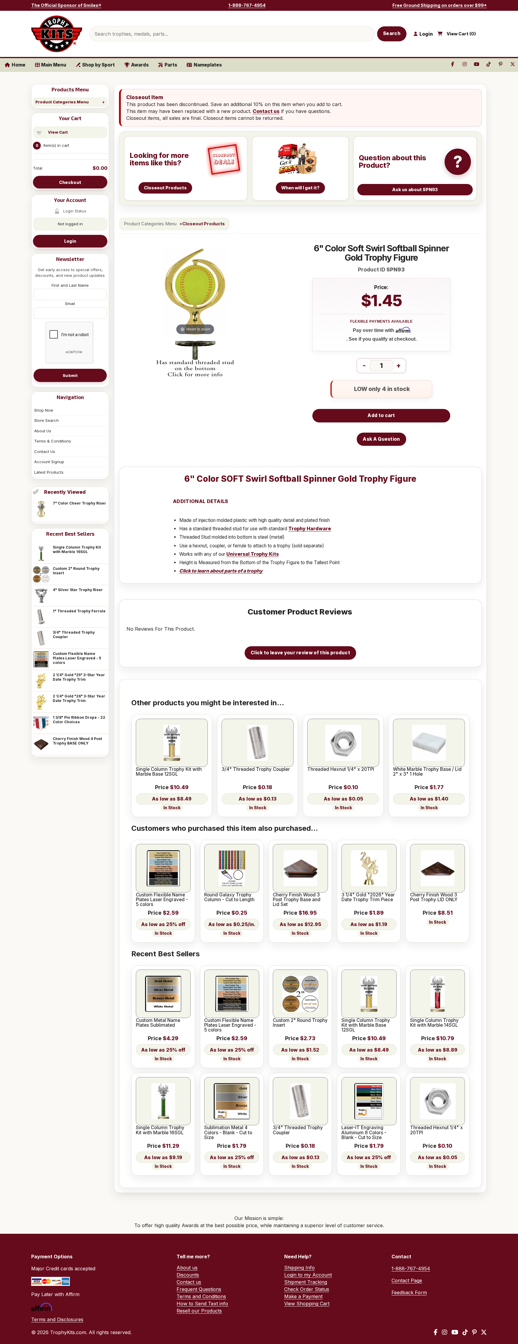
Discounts (188, 1275)
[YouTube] (454, 1332)
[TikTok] (465, 1332)
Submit (70, 375)
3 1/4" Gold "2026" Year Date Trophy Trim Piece (368, 897)
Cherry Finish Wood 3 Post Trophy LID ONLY (433, 897)
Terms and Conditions (201, 1296)
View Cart (58, 132)
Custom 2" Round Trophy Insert (76, 570)
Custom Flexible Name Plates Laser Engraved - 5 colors (77, 658)
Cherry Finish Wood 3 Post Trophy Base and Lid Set (296, 900)
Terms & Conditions (52, 441)
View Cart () (461, 34)
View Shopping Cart (306, 1304)
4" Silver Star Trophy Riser (78, 590)
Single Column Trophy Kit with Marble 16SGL (77, 549)
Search (391, 33)
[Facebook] (436, 1332)
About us (187, 1268)
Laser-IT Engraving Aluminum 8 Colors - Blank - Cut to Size (363, 1132)
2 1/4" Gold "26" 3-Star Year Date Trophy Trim (79, 698)
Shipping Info (299, 1268)
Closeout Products (203, 223)
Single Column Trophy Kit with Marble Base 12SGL (169, 772)
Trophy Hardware (309, 528)
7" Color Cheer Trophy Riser (79, 503)
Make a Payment (303, 1296)
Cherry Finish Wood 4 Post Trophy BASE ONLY (77, 740)
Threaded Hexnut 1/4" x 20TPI (340, 769)
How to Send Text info (202, 1304)
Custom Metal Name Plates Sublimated (158, 1023)
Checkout (70, 182)
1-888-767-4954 (247, 5)
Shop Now (43, 410)
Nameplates (208, 65)
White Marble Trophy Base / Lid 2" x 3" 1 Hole (427, 772)
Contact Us (44, 451)
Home (18, 65)
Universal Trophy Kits (252, 554)
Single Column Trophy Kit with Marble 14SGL (434, 1023)
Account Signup (49, 461)
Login (70, 241)
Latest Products (49, 472)
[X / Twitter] (484, 1332)
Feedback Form (409, 1292)
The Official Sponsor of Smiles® (66, 5)
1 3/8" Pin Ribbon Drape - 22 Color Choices (79, 719)
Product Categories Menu (62, 101)
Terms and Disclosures (57, 1319)
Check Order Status (306, 1289)
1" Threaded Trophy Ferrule (79, 611)
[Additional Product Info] (195, 359)
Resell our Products (199, 1311)
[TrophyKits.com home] (56, 34)
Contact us (266, 111)
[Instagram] (444, 1332)
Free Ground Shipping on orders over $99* (439, 5)
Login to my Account (308, 1275)
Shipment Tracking (305, 1282)
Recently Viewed (65, 492)
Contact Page (406, 1280)
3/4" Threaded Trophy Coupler (74, 634)
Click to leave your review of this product (300, 653)
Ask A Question (381, 439)
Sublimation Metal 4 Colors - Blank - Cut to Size (228, 1132)
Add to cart (381, 415)
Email (70, 303)
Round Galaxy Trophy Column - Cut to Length (229, 897)
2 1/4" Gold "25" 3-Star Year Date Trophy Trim (79, 677)
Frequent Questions (199, 1289)
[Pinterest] (474, 1332)
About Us (42, 430)
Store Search (46, 420)
